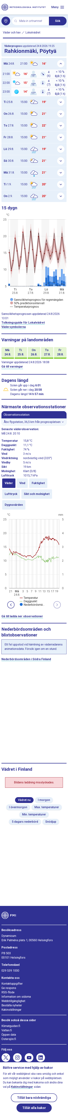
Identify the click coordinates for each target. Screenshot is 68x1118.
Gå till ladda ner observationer (22, 616)
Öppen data (8, 1034)
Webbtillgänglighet (13, 1001)
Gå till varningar (12, 366)
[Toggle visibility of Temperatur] (29, 598)
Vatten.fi (6, 1030)
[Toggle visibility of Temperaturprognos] (24, 306)
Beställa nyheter (11, 1005)
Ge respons (8, 988)
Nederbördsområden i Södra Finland (26, 659)
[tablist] (34, 494)
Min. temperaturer (34, 814)
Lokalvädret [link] (32, 32)
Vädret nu (24, 800)
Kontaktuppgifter (12, 983)
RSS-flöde (8, 992)
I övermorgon (18, 807)
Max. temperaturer (46, 807)
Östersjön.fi (8, 1039)
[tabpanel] (34, 559)
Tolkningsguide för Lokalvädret (23, 322)
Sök (57, 21)
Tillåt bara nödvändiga (34, 1098)
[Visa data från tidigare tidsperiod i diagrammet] (11, 604)
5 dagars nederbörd (25, 821)
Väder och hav (12, 32)
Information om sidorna (16, 996)
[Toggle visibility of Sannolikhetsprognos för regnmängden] (36, 299)
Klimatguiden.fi (10, 1026)
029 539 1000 (10, 970)
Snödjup (50, 821)
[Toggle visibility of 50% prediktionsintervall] (27, 303)
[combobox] (32, 21)
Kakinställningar (11, 1009)
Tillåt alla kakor (34, 1108)
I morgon (44, 800)
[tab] (8, 483)
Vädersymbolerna (13, 327)
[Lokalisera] (5, 21)
